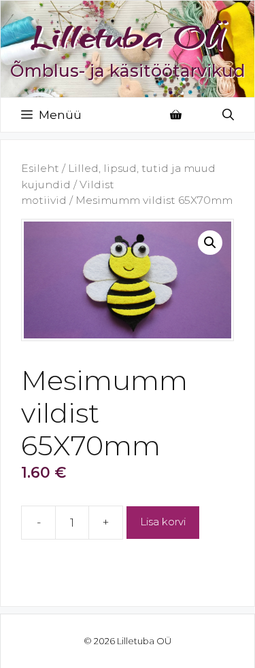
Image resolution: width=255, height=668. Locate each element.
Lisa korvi (163, 521)
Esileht (40, 168)
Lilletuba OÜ (128, 36)
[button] (210, 242)
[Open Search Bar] (228, 115)
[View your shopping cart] (176, 115)
